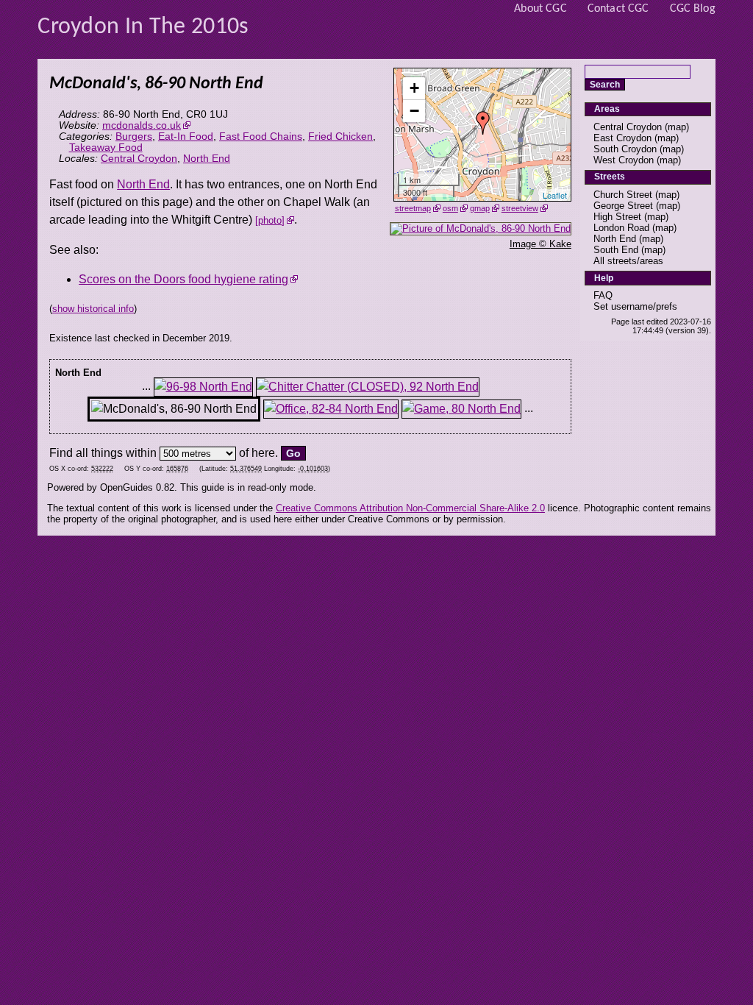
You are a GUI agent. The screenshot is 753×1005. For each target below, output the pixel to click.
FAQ (603, 295)
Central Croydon (139, 158)
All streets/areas (628, 260)
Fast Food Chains (260, 136)
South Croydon (625, 149)
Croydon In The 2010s (143, 27)
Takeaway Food (106, 147)
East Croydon (622, 137)
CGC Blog (692, 9)
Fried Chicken (340, 136)
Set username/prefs (635, 306)
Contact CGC (618, 9)
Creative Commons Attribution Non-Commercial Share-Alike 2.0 (410, 508)
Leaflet (555, 195)
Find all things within (103, 453)
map (677, 126)
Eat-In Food (185, 136)
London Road (621, 227)
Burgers (133, 136)
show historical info (93, 308)
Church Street (622, 194)
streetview (520, 208)
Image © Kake (540, 243)
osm (450, 208)
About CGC (540, 9)
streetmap (413, 208)
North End (206, 158)
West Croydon (623, 160)
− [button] (414, 111)
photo (270, 220)
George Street (623, 205)
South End (615, 249)
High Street (617, 216)
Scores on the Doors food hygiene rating (183, 279)
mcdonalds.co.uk (141, 125)
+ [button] (414, 88)
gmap (480, 208)
